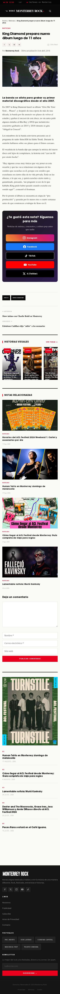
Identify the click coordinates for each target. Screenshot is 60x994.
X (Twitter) (32, 273)
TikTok (32, 255)
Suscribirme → (30, 973)
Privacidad (21, 990)
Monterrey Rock (30, 11)
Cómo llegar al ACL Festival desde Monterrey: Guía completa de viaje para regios (28, 775)
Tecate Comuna (31, 947)
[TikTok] (28, 889)
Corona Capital (45, 940)
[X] (10, 889)
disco (6, 298)
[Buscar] (50, 11)
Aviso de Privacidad (10, 919)
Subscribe (6, 913)
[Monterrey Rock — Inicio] (30, 873)
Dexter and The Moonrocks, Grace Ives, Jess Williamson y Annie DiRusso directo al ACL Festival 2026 (27, 810)
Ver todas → (52, 342)
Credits (39, 990)
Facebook (32, 246)
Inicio (4, 21)
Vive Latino (26, 940)
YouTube (32, 264)
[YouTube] (22, 889)
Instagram (32, 238)
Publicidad (6, 908)
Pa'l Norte (10, 940)
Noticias (12, 21)
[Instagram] (16, 889)
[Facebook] (4, 889)
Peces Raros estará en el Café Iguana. (24, 827)
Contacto (6, 925)
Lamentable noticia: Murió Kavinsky (21, 584)
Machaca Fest (11, 947)
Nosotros (6, 902)
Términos (31, 990)
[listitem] (11, 363)
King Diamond (18, 298)
